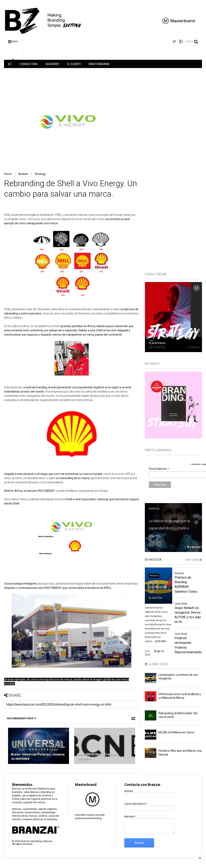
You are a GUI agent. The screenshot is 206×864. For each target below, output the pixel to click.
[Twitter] (174, 41)
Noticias (179, 573)
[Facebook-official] (181, 41)
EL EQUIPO (74, 64)
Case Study (181, 603)
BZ (10, 64)
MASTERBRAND (99, 64)
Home (8, 174)
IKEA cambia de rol (158, 587)
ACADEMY (52, 64)
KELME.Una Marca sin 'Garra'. (177, 732)
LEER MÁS (160, 641)
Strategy (40, 174)
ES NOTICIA (153, 559)
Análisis (23, 174)
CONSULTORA (29, 64)
